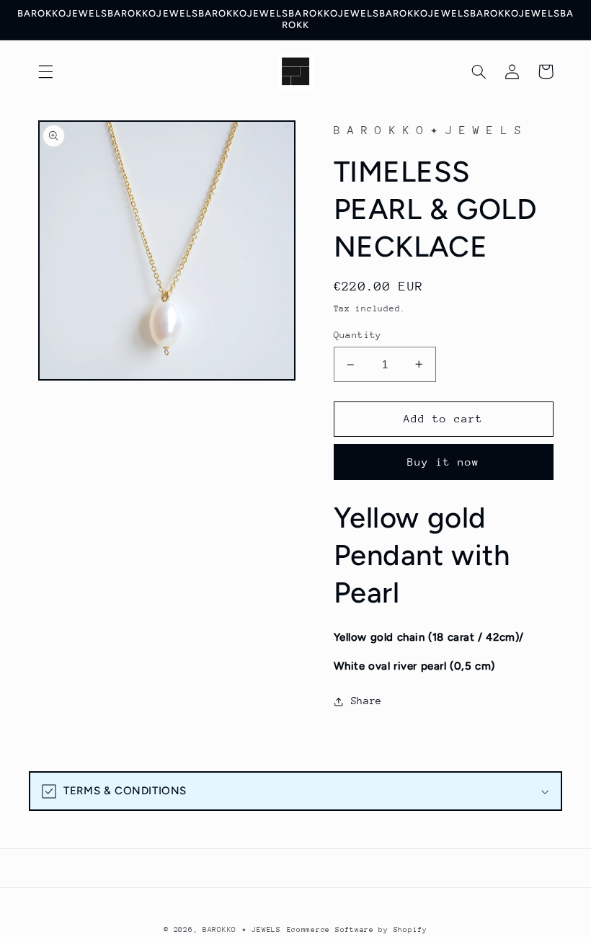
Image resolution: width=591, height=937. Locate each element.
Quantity (358, 334)
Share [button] (366, 700)
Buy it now (443, 462)
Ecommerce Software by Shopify (357, 929)
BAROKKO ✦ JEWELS (242, 929)
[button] (45, 71)
